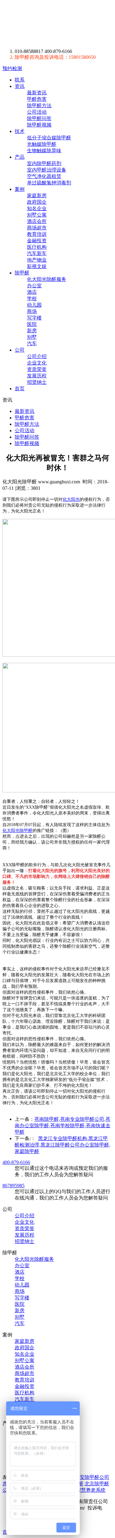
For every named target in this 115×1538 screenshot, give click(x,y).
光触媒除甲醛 (41, 144)
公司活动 (37, 112)
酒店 (32, 292)
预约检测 (12, 68)
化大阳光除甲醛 (17, 830)
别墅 (32, 337)
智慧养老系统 (90, 1490)
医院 (32, 324)
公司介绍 (37, 356)
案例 (20, 189)
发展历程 (37, 375)
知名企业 (37, 208)
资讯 (20, 86)
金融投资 (37, 240)
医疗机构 (37, 247)
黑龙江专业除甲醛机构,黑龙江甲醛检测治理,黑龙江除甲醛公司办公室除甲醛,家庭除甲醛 (62, 1145)
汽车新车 (37, 253)
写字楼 (34, 317)
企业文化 (37, 362)
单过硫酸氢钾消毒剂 (49, 182)
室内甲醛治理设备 (46, 169)
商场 (32, 311)
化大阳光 (71, 499)
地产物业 (37, 260)
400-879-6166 (16, 1162)
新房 (32, 330)
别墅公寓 (37, 214)
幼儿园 (34, 305)
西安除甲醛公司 (92, 1477)
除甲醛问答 (39, 118)
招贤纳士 (37, 382)
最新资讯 (37, 92)
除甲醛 (22, 272)
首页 (20, 388)
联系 (20, 79)
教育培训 (37, 234)
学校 (32, 298)
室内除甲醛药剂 (44, 163)
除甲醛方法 (39, 105)
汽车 (32, 343)
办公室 (34, 285)
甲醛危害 (37, 99)
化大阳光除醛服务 (46, 279)
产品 (20, 157)
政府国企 (37, 202)
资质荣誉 (37, 369)
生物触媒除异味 (44, 150)
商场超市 (37, 227)
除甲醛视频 (39, 124)
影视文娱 (37, 266)
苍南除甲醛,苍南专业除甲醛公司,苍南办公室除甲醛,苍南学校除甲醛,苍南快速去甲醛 (62, 1126)
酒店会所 (37, 221)
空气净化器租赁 (44, 176)
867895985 (13, 1185)
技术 (20, 131)
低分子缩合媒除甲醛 (49, 137)
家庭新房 (37, 195)
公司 (20, 350)
